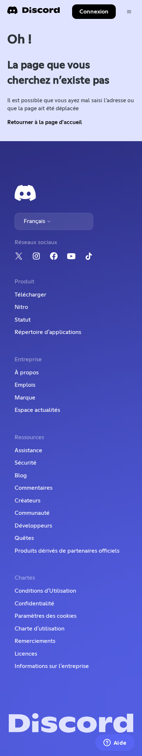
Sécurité (25, 463)
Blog (21, 475)
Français (35, 221)
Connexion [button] (94, 12)
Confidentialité (34, 603)
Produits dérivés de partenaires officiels (67, 551)
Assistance (28, 450)
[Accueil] (33, 12)
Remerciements (35, 641)
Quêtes (24, 538)
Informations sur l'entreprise (52, 666)
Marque (25, 398)
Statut (23, 320)
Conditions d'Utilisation (45, 591)
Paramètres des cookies (45, 616)
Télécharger (30, 295)
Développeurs (33, 526)
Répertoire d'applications (48, 332)
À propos (27, 372)
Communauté (32, 513)
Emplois (25, 385)
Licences (26, 654)
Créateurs (27, 501)
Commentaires (33, 488)
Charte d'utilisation (39, 629)
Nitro (21, 307)
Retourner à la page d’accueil (44, 122)
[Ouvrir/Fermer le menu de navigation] (129, 11)
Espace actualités (37, 410)
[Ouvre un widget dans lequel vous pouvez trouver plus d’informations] (115, 743)
